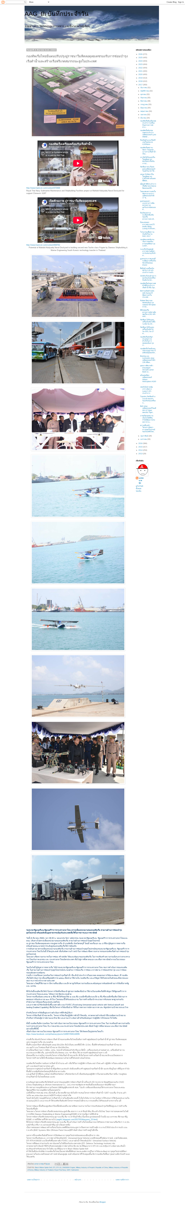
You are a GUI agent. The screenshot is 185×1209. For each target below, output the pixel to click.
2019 (140, 78)
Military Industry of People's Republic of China (92, 1167)
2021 (140, 71)
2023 (140, 64)
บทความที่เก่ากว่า (122, 1180)
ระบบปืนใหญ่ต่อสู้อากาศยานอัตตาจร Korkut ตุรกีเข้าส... (148, 252)
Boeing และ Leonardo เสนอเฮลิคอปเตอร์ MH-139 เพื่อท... (148, 359)
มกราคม (143, 439)
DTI (54, 1167)
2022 (140, 68)
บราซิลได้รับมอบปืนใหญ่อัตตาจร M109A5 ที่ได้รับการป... (147, 160)
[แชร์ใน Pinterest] (67, 1164)
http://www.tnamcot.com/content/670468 (43, 188)
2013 (140, 454)
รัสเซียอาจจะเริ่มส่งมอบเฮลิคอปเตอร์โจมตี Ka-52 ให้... (148, 169)
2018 (140, 81)
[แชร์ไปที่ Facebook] (64, 1164)
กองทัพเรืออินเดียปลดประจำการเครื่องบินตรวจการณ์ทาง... (148, 124)
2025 (140, 58)
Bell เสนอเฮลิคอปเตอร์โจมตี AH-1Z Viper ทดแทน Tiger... (148, 409)
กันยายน (143, 98)
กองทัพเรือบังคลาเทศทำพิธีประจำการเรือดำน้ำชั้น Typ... (148, 285)
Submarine (75, 1170)
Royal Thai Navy (60, 1170)
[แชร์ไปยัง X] (61, 1164)
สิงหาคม (143, 101)
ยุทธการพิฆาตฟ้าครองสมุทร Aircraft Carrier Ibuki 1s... (147, 369)
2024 (140, 61)
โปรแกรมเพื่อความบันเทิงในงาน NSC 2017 (147, 234)
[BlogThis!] (58, 1164)
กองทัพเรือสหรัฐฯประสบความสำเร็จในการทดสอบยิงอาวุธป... (147, 341)
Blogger (103, 1202)
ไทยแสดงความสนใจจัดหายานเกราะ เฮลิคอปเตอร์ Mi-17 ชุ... (148, 194)
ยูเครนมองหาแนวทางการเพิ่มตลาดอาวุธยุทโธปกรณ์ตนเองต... (148, 205)
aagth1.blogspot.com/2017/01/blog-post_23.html (77, 1119)
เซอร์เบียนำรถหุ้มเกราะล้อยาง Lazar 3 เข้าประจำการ (146, 390)
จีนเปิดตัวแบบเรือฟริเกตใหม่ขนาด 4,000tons (148, 142)
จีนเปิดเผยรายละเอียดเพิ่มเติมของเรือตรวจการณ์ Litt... (147, 216)
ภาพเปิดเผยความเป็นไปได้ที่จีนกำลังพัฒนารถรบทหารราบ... (147, 419)
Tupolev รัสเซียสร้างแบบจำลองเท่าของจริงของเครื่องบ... (148, 399)
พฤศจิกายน (144, 91)
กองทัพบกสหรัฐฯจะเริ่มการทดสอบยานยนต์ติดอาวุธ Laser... (147, 243)
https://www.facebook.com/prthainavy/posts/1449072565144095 (53, 1034)
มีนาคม (143, 118)
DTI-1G (59, 1167)
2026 (140, 54)
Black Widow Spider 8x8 (43, 1167)
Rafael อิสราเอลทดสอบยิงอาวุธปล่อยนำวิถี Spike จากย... (148, 304)
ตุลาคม (143, 94)
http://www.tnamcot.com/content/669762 (43, 245)
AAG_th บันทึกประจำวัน (57, 13)
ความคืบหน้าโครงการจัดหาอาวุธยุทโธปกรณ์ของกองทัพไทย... (147, 428)
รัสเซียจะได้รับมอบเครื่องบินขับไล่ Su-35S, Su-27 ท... (147, 330)
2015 (140, 447)
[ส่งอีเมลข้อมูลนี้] (56, 1164)
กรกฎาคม (144, 104)
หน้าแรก (78, 1180)
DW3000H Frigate (68, 1167)
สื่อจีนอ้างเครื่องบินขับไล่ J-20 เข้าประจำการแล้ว (147, 270)
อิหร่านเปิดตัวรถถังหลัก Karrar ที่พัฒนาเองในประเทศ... (147, 294)
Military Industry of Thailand (43, 1170)
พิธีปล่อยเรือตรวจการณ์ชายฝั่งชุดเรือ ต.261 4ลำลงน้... (148, 313)
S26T (68, 1170)
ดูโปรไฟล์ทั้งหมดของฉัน (139, 488)
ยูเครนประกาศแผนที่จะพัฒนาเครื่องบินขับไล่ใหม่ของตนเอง (148, 262)
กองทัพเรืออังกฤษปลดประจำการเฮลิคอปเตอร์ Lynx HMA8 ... (148, 133)
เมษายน (143, 115)
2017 (140, 85)
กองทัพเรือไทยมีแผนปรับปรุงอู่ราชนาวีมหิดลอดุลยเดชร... (148, 351)
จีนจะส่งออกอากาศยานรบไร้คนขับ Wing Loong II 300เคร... (148, 225)
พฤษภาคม (144, 111)
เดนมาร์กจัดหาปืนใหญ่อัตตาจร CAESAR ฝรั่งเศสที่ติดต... (148, 177)
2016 (140, 443)
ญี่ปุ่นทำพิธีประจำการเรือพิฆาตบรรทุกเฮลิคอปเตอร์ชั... (148, 186)
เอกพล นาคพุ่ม (141, 480)
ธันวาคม (143, 88)
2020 (140, 74)
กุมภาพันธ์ (144, 436)
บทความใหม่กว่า (33, 1180)
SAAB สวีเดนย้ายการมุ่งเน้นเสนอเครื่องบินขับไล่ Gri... (148, 278)
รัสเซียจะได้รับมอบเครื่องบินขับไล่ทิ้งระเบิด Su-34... (147, 322)
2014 (140, 450)
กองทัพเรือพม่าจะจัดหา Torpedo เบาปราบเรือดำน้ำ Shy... (148, 151)
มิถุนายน (143, 108)
